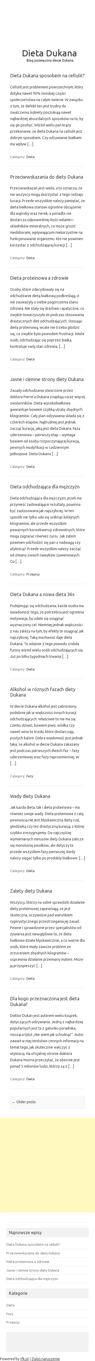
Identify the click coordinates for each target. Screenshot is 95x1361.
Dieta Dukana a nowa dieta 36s (42, 594)
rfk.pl (24, 1359)
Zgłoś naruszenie (45, 1359)
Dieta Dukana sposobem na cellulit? (47, 75)
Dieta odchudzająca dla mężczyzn (45, 486)
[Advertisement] (47, 1165)
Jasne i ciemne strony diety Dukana (47, 379)
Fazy (29, 776)
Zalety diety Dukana (31, 890)
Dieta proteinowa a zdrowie (39, 277)
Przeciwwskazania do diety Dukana (46, 176)
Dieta (30, 157)
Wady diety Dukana (30, 796)
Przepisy (33, 574)
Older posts (24, 1102)
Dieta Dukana (49, 53)
